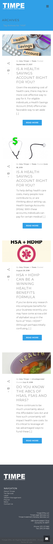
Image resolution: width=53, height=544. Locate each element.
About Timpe (9, 491)
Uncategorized (38, 379)
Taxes (34, 61)
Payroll (7, 500)
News (6, 502)
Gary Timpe (24, 61)
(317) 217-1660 (44, 527)
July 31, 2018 (28, 382)
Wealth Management (12, 497)
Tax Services (8, 493)
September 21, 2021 (24, 64)
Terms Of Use (26, 542)
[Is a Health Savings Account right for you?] (26, 45)
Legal (6, 495)
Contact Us (8, 504)
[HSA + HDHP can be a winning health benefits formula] (26, 251)
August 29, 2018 (23, 270)
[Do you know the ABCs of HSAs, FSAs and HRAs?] (26, 363)
